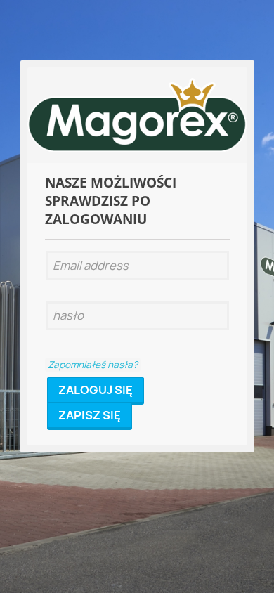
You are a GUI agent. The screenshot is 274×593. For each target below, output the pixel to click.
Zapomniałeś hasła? (93, 364)
